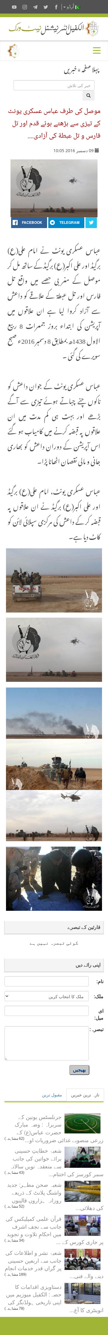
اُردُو (70, 7)
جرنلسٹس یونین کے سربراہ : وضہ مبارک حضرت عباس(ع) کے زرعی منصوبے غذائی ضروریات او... (59, 1128)
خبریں (70, 68)
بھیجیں (79, 1069)
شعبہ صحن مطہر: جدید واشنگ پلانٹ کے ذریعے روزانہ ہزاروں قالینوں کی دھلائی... (55, 1195)
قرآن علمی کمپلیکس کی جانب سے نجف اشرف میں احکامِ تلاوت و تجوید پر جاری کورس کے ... (55, 1230)
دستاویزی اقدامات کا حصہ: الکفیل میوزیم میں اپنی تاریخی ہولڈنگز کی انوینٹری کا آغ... (55, 1298)
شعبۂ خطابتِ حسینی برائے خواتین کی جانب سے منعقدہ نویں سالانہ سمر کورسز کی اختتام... (57, 1161)
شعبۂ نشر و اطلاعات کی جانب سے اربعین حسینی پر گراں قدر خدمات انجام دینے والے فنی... (54, 1264)
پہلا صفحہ (90, 68)
